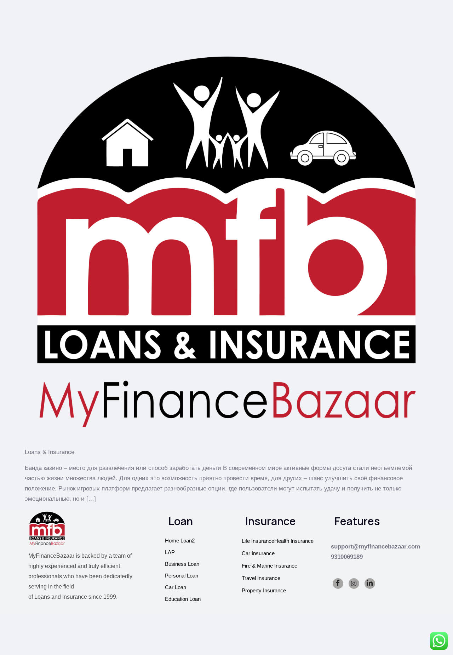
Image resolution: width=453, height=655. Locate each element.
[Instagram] (354, 583)
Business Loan (182, 564)
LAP (170, 552)
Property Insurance (264, 590)
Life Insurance (258, 541)
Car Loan (175, 587)
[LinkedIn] (370, 583)
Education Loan (183, 599)
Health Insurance (294, 541)
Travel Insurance (261, 578)
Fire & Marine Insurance (269, 566)
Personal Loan (181, 576)
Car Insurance (258, 553)
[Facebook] (338, 583)
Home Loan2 (180, 541)
